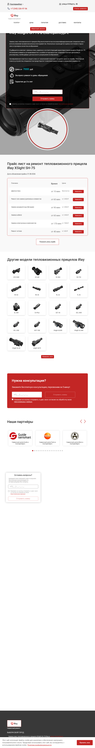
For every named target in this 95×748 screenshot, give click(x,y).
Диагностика (15, 191)
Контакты (77, 22)
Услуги (16, 22)
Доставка (62, 22)
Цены (31, 22)
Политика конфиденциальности (39, 745)
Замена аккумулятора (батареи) (22, 207)
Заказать (78, 191)
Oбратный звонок (38, 29)
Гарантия (44, 22)
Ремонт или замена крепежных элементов (26, 199)
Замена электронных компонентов (23, 223)
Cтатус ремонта (80, 8)
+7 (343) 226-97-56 (19, 9)
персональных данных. (65, 104)
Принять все (85, 742)
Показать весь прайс (47, 242)
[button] (81, 421)
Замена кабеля (16, 215)
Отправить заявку (47, 99)
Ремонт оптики (16, 231)
